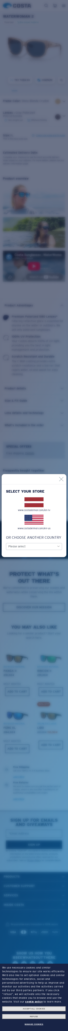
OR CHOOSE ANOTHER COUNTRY (33, 537)
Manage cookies (34, 1024)
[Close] (61, 479)
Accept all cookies (34, 1009)
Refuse (34, 1016)
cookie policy (34, 1001)
